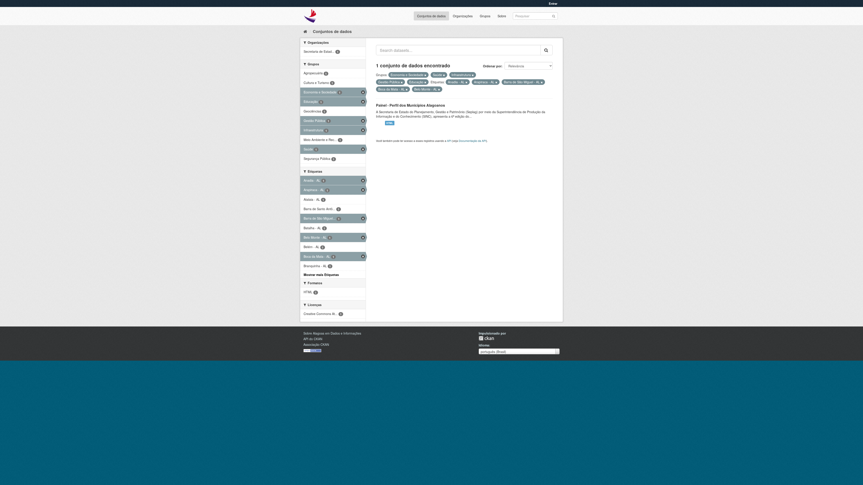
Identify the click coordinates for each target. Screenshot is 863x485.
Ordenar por (492, 66)
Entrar (553, 3)
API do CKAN (312, 339)
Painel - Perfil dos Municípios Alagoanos (410, 105)
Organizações (463, 16)
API (449, 141)
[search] (546, 50)
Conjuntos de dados (431, 16)
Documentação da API (472, 141)
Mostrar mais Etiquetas (321, 274)
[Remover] (425, 75)
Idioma (484, 345)
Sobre (502, 16)
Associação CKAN (316, 344)
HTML (389, 123)
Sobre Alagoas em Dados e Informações (332, 333)
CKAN (486, 338)
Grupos (485, 16)
